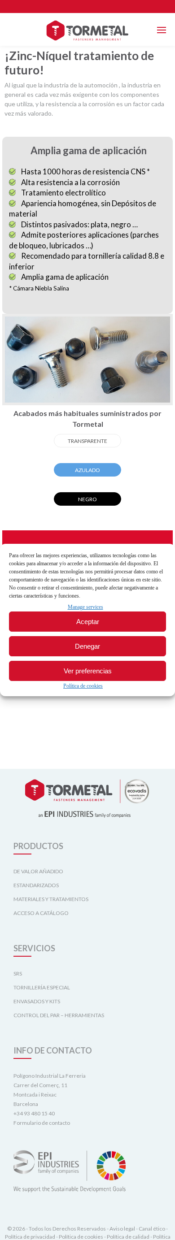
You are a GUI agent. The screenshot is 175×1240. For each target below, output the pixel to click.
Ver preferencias (88, 671)
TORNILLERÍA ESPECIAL (41, 987)
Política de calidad (128, 1236)
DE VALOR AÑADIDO (38, 871)
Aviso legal (122, 1228)
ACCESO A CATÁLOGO (41, 913)
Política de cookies (83, 686)
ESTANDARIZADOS (36, 885)
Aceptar (87, 621)
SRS (17, 973)
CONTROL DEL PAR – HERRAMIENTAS (58, 1015)
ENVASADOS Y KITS (36, 1001)
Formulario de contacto (41, 1122)
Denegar (87, 646)
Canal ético (152, 1228)
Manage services (85, 607)
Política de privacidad (30, 1236)
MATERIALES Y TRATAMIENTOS (50, 899)
